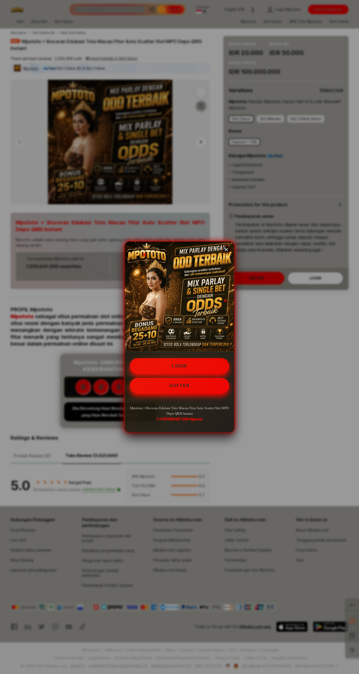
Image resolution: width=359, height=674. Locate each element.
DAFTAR (179, 385)
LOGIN (179, 366)
